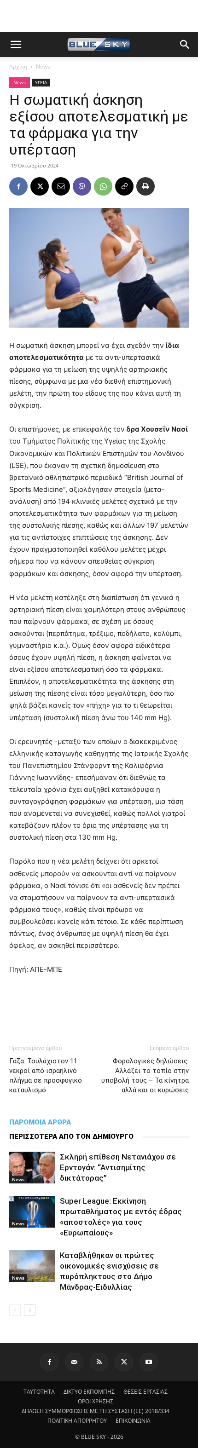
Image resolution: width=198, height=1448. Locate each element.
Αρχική (18, 66)
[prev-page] (15, 1310)
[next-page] (29, 1310)
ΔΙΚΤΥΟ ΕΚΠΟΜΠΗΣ (89, 1392)
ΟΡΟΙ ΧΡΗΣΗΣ (95, 1401)
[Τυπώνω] (145, 186)
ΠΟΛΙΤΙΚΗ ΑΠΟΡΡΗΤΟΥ (77, 1421)
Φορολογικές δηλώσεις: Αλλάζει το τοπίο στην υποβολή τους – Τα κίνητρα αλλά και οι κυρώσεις (145, 1075)
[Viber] (82, 186)
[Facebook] (18, 186)
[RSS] (99, 1362)
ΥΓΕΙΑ (41, 82)
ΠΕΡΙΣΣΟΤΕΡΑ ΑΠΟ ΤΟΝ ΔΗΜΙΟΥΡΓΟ (71, 1136)
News (43, 66)
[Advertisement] (99, 16)
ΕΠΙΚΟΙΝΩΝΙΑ (133, 1421)
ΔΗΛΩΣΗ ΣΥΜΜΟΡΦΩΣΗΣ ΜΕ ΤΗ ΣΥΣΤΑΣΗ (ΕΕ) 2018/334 (95, 1411)
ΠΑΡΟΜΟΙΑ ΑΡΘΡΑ (40, 1122)
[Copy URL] (124, 186)
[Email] (61, 186)
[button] (15, 44)
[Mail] (74, 1362)
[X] (39, 186)
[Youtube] (149, 1362)
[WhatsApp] (103, 186)
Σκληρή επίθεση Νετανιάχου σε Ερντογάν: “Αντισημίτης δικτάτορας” (118, 1167)
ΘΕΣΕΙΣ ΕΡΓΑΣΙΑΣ (145, 1392)
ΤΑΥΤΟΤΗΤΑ (39, 1392)
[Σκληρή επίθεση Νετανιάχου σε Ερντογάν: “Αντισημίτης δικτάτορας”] (32, 1167)
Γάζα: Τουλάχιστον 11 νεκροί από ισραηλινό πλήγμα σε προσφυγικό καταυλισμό (45, 1075)
